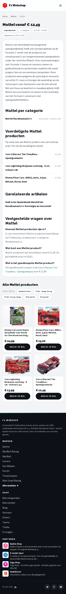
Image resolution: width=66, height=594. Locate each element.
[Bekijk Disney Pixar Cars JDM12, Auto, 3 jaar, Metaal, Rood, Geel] (48, 316)
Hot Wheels (8, 466)
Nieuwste (30, 297)
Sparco (6, 446)
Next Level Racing (11, 480)
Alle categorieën (11, 497)
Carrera (6, 461)
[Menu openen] (60, 5)
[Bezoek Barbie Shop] (5, 546)
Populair (44, 297)
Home (5, 16)
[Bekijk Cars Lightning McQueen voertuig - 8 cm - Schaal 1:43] (17, 365)
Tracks (5, 527)
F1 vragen (7, 531)
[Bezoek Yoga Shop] (5, 564)
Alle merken (8, 502)
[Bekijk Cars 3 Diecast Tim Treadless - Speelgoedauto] (48, 365)
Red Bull (6, 456)
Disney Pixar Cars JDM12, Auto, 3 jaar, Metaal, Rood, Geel (26, 179)
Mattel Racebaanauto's (18, 118)
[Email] (61, 587)
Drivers (6, 517)
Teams (6, 522)
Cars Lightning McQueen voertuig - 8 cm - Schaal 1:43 (28, 167)
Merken (14, 16)
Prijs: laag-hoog (44, 291)
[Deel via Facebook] (54, 587)
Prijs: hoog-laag (12, 297)
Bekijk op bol (17, 347)
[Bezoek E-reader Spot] (5, 555)
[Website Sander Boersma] (15, 587)
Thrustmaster (9, 475)
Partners (7, 512)
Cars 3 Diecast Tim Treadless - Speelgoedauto (22, 156)
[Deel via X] (47, 587)
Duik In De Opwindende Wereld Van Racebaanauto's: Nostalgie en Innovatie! (28, 204)
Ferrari (6, 470)
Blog (5, 507)
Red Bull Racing (10, 451)
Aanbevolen (25, 291)
